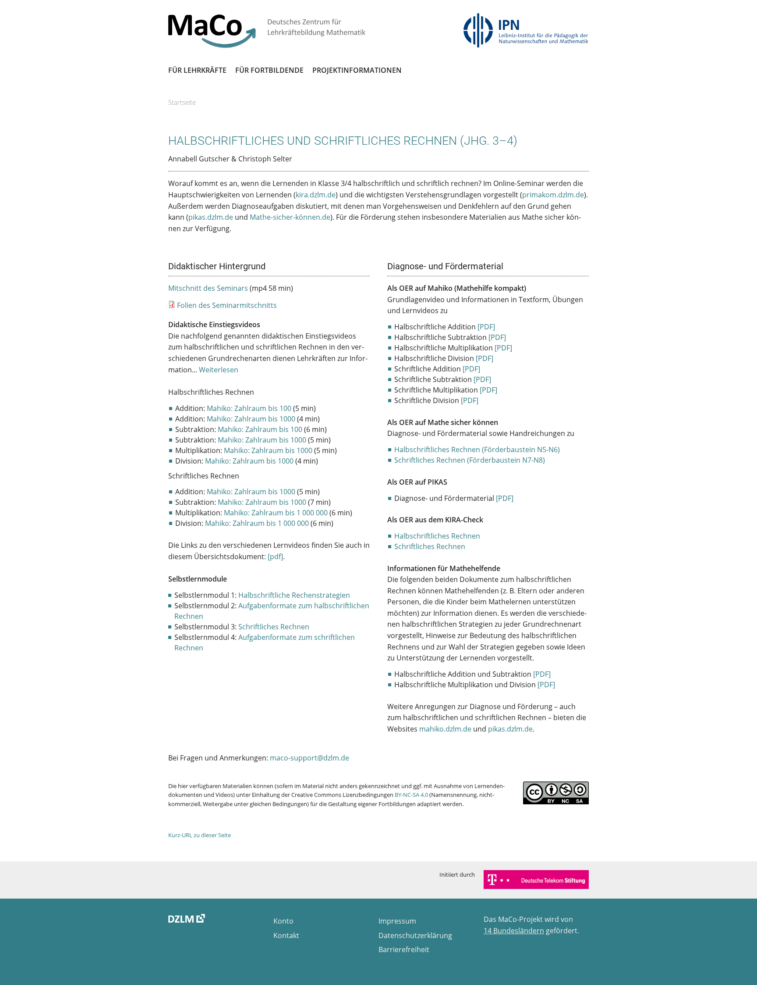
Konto (283, 921)
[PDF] (486, 327)
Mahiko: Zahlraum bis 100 (249, 408)
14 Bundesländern (514, 930)
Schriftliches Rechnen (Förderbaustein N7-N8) (469, 460)
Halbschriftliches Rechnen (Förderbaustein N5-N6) (477, 449)
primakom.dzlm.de (553, 195)
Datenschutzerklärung (415, 935)
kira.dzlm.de (316, 195)
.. (216, 370)
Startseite (182, 102)
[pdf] (275, 556)
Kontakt (286, 935)
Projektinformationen (357, 70)
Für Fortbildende (269, 70)
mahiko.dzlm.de (445, 729)
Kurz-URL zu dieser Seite (199, 835)
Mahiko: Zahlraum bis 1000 (251, 419)
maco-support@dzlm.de (309, 758)
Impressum (397, 921)
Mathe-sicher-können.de (290, 217)
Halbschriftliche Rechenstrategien (294, 595)
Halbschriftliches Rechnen (437, 536)
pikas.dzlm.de (210, 217)
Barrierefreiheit (403, 949)
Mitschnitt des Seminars (208, 288)
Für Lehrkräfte (197, 70)
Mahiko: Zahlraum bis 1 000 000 (276, 512)
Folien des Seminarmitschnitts (227, 305)
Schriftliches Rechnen (273, 627)
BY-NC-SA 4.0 (411, 795)
